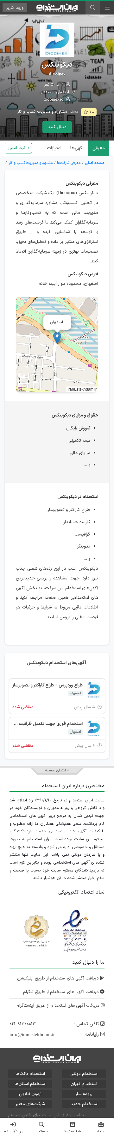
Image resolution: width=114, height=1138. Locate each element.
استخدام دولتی (84, 1073)
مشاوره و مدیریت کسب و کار (42, 112)
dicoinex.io (54, 100)
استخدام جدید (84, 1104)
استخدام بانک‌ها (30, 1073)
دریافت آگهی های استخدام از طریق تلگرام (61, 992)
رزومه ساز (83, 1094)
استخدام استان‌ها (30, 1084)
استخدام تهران (84, 1084)
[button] (57, 338)
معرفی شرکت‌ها (68, 163)
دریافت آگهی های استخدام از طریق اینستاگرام (58, 1005)
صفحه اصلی (94, 163)
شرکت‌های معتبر (30, 1104)
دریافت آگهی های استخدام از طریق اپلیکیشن (58, 978)
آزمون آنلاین (30, 1094)
